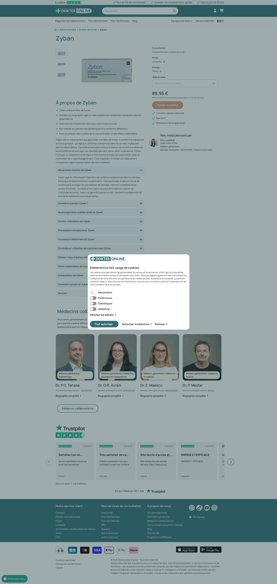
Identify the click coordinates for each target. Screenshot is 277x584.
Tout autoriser (104, 324)
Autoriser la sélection (135, 324)
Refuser (160, 324)
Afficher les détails (102, 314)
